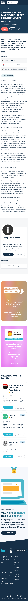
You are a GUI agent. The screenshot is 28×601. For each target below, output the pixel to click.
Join (15, 560)
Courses (16, 565)
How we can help (5, 576)
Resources (17, 567)
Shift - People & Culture (7, 583)
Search (11, 2)
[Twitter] (18, 596)
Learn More (9, 533)
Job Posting (4, 578)
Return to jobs (7, 8)
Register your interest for (14, 312)
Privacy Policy (16, 592)
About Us (16, 574)
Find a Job (16, 562)
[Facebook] (14, 596)
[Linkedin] (7, 596)
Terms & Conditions (7, 592)
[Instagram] (21, 596)
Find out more (14, 363)
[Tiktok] (10, 596)
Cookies (21, 592)
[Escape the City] (3, 2)
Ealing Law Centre (11, 238)
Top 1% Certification (6, 581)
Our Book (16, 579)
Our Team (16, 576)
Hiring (22, 415)
